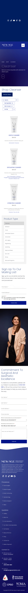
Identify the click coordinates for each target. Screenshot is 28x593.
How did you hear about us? (8, 423)
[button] (23, 45)
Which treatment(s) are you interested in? (11, 417)
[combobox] (14, 420)
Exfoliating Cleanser (14, 167)
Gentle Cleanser (14, 135)
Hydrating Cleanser (14, 203)
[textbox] (13, 420)
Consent (4, 296)
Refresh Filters (7, 94)
